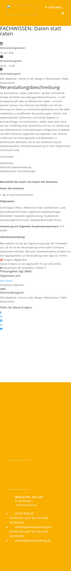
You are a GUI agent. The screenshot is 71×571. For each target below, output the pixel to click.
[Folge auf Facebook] (10, 456)
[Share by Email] (1, 328)
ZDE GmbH (6, 280)
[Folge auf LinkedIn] (23, 456)
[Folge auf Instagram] (16, 456)
